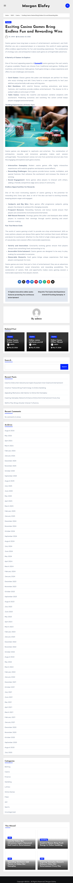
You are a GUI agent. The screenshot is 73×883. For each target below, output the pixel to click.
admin (13, 36)
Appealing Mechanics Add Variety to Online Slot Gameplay (26, 393)
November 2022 (10, 647)
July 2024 (8, 546)
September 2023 (11, 597)
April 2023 (8, 622)
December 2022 (10, 642)
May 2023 (8, 617)
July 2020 (8, 752)
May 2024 (8, 556)
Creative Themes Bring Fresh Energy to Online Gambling (25, 388)
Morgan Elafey (36, 6)
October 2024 (10, 531)
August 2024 (9, 541)
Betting (7, 767)
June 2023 (9, 612)
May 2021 (8, 702)
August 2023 (9, 602)
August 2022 (9, 657)
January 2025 (10, 516)
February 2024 (10, 571)
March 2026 (9, 446)
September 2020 (11, 742)
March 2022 (9, 667)
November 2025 (10, 466)
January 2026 (10, 456)
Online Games (10, 792)
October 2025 (10, 471)
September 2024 (11, 536)
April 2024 (8, 561)
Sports (7, 807)
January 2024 (10, 576)
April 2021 (8, 707)
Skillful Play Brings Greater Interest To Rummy (22, 403)
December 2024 (10, 521)
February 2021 (10, 717)
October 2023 (10, 591)
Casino (8, 22)
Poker (7, 797)
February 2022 (10, 672)
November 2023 (10, 586)
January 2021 (10, 722)
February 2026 (10, 451)
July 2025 (8, 486)
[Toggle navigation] (4, 5)
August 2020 (9, 747)
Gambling (8, 782)
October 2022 (10, 652)
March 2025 (9, 506)
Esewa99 (38, 63)
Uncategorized (10, 812)
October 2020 (10, 737)
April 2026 (8, 441)
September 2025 (11, 476)
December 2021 (10, 682)
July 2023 (8, 607)
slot (6, 802)
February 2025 (10, 511)
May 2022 (8, 662)
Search (8, 360)
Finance (8, 777)
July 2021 (8, 692)
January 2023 (10, 637)
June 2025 (9, 491)
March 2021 (9, 712)
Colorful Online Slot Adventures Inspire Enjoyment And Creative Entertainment (34, 383)
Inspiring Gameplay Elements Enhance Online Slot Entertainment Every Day (32, 398)
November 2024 (10, 526)
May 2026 (8, 436)
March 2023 (9, 627)
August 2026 (9, 431)
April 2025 (8, 501)
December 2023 (10, 581)
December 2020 (10, 727)
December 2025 (10, 461)
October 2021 (10, 687)
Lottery (7, 787)
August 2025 (9, 481)
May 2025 (8, 496)
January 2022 (10, 677)
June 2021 (9, 697)
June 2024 (9, 551)
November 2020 (10, 732)
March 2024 (9, 566)
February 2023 (10, 632)
